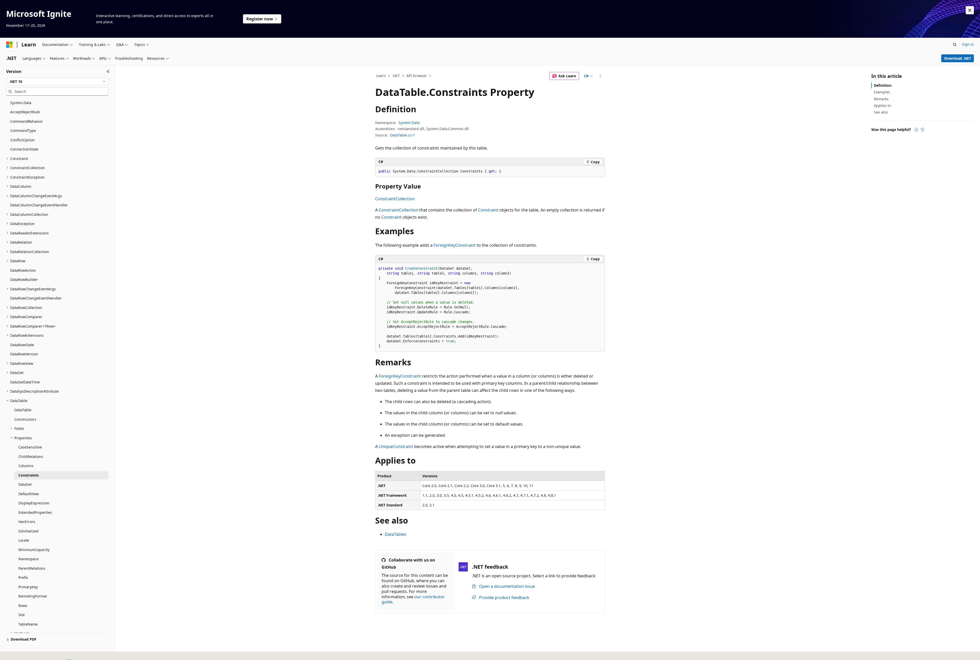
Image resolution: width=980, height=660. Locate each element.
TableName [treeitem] (28, 624)
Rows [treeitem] (22, 605)
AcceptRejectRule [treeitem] (25, 111)
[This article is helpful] (916, 130)
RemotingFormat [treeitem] (32, 596)
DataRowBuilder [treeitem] (24, 279)
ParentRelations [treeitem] (31, 568)
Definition (882, 85)
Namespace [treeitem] (28, 558)
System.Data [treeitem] (20, 102)
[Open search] (955, 44)
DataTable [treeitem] (22, 409)
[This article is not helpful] (922, 130)
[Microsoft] (9, 44)
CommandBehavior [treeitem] (26, 121)
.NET (396, 75)
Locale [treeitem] (23, 540)
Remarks (881, 98)
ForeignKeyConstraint (455, 245)
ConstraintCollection (395, 199)
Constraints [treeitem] (28, 475)
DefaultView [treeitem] (28, 493)
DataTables (395, 534)
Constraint (488, 210)
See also (881, 112)
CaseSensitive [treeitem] (30, 447)
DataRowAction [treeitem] (23, 270)
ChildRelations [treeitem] (30, 456)
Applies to (882, 105)
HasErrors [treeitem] (26, 521)
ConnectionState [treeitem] (24, 149)
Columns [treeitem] (25, 465)
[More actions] (600, 76)
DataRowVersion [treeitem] (24, 354)
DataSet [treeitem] (25, 484)
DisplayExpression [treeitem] (34, 503)
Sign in (968, 44)
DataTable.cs (401, 135)
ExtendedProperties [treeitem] (35, 512)
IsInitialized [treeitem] (28, 531)
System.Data (409, 122)
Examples (882, 92)
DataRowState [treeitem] (22, 344)
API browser (416, 75)
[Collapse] (108, 71)
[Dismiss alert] (970, 10)
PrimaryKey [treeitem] (28, 586)
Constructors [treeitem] (25, 419)
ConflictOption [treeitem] (22, 140)
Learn (381, 75)
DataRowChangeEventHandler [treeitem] (36, 298)
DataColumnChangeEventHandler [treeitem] (39, 205)
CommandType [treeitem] (23, 130)
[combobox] (57, 82)
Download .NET (957, 58)
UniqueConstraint (396, 446)
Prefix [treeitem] (23, 577)
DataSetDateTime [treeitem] (25, 382)
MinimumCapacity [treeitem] (34, 549)
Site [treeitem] (21, 614)
